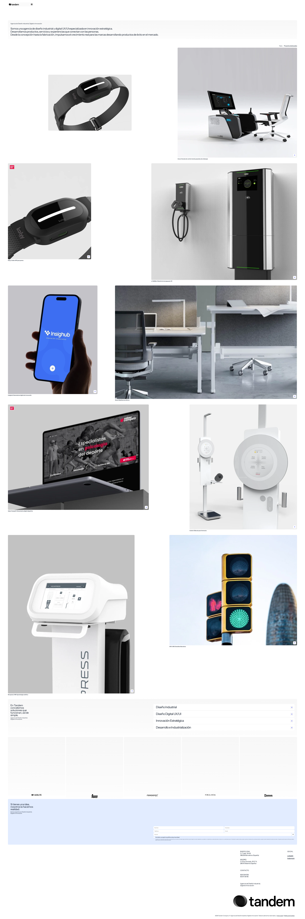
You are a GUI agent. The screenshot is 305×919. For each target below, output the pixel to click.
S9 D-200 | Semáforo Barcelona (177, 646)
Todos (280, 46)
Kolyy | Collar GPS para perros (15, 260)
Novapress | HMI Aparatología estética (18, 694)
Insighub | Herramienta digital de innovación (20, 395)
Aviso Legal (280, 915)
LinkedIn (290, 856)
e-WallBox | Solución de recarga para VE (161, 281)
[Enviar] (293, 834)
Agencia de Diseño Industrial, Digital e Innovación (250, 884)
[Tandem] (14, 4)
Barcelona (245, 851)
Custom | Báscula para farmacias (198, 530)
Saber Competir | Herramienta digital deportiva (20, 511)
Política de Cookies (289, 915)
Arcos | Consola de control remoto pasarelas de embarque (193, 159)
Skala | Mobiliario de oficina (122, 400)
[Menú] (30, 4)
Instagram (291, 858)
